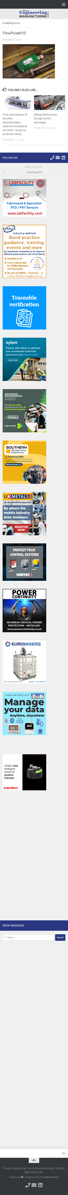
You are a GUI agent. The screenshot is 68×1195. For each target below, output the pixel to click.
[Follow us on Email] (58, 158)
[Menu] (63, 4)
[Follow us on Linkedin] (63, 158)
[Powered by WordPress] (22, 1177)
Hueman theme (51, 1177)
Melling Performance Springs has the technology (45, 118)
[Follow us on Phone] (52, 158)
